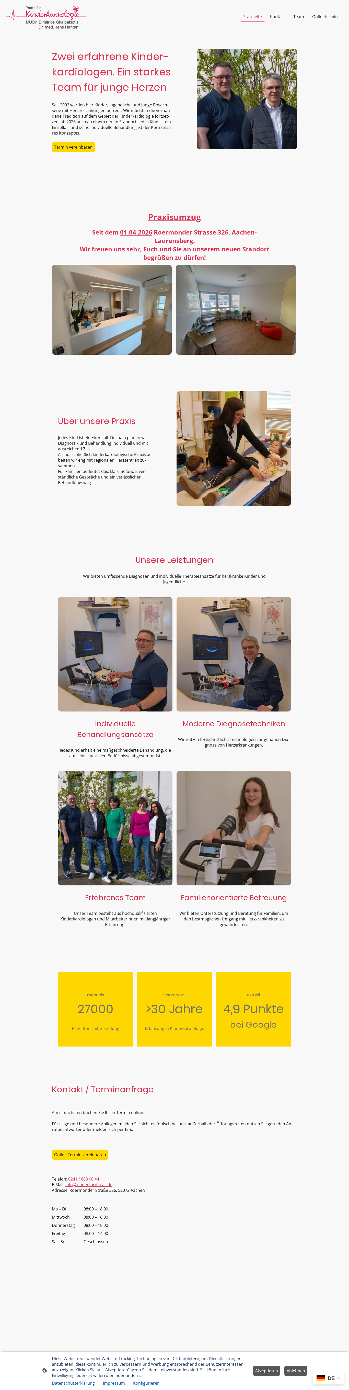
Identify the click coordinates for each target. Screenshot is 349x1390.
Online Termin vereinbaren (80, 1155)
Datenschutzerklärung (73, 1383)
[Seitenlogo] (46, 16)
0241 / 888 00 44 (83, 1179)
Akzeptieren (266, 1371)
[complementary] (328, 1378)
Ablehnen (296, 1371)
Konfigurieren (146, 1383)
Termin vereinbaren (73, 147)
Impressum (114, 1383)
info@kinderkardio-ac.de (88, 1184)
